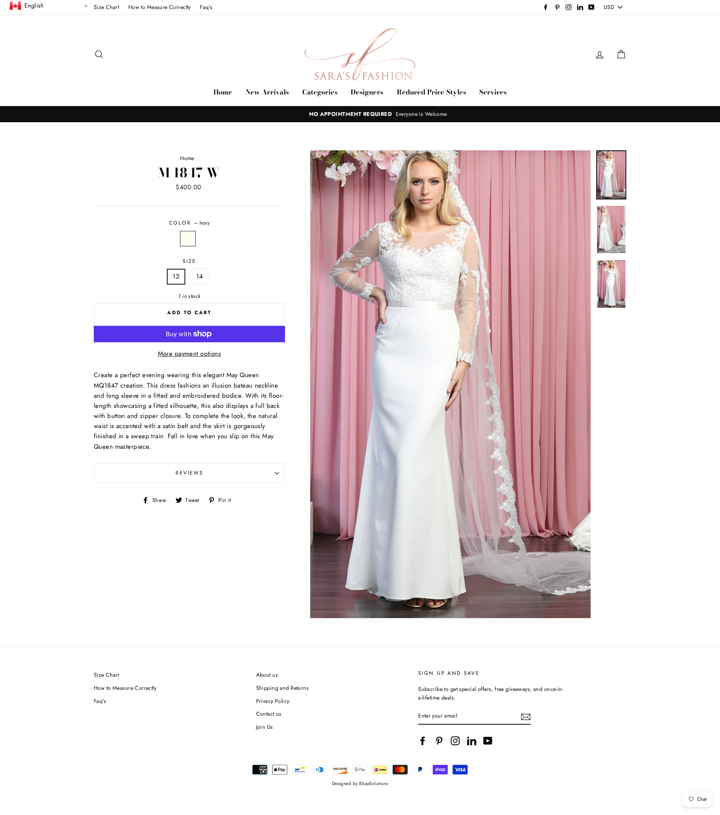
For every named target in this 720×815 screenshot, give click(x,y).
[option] (360, 114)
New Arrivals (267, 92)
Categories (320, 92)
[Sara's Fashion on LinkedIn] (471, 740)
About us (267, 675)
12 (176, 276)
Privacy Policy (273, 701)
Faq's (206, 7)
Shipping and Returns (282, 688)
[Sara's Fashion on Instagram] (455, 740)
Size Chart (106, 7)
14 (199, 276)
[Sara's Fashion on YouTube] (487, 740)
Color (189, 222)
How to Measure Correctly (159, 7)
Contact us (269, 714)
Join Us (264, 727)
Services (493, 92)
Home (222, 92)
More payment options (189, 353)
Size (189, 261)
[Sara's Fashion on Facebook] (422, 740)
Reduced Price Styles (431, 92)
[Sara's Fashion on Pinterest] (439, 740)
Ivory (188, 238)
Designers (367, 92)
